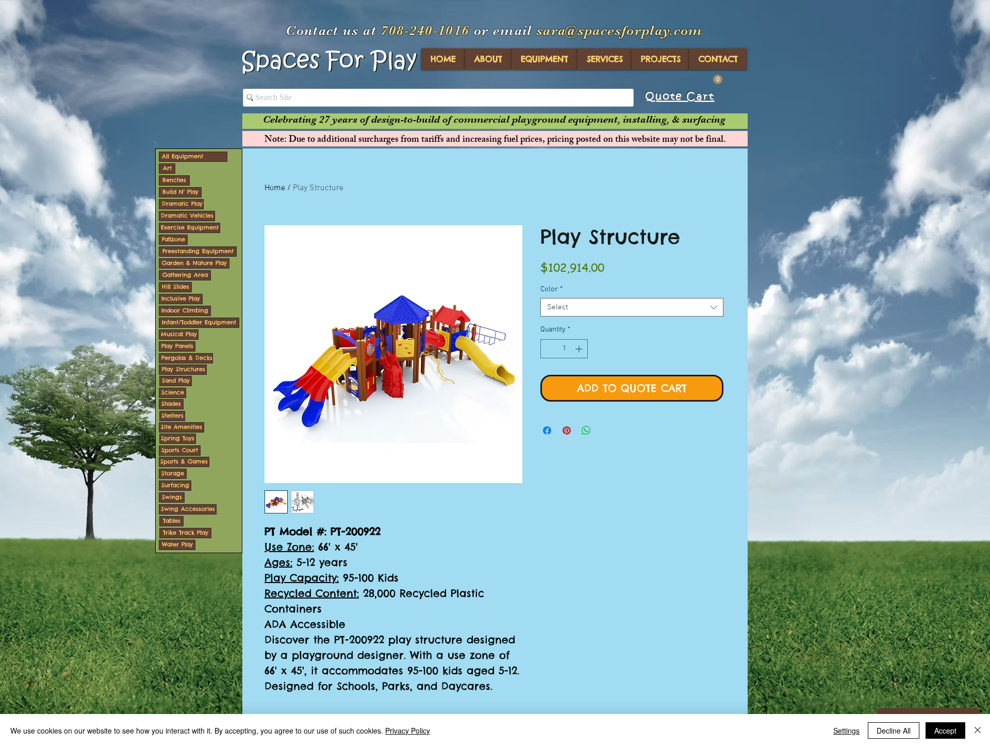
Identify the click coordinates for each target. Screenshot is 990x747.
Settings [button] (846, 730)
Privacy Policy (407, 730)
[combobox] (631, 307)
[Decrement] (548, 349)
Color (551, 289)
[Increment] (579, 349)
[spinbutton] (564, 349)
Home (275, 188)
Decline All (894, 730)
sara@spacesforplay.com (619, 31)
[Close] (977, 730)
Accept (945, 730)
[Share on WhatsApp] (586, 430)
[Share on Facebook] (547, 430)
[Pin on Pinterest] (566, 430)
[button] (717, 79)
